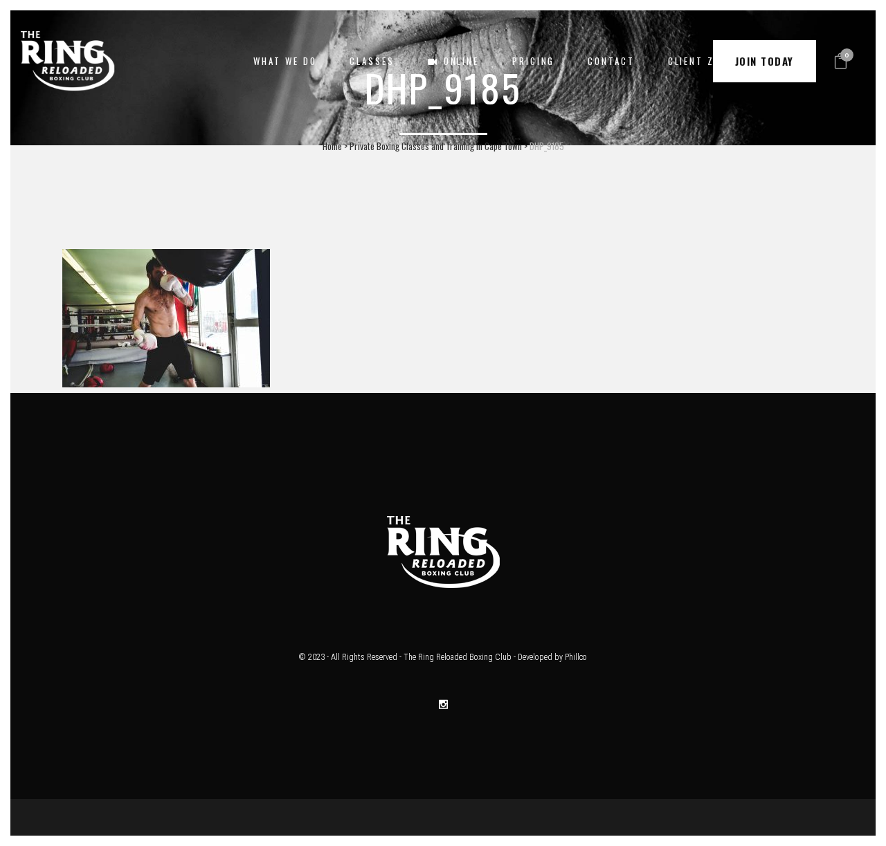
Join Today (764, 60)
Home (332, 146)
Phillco (576, 657)
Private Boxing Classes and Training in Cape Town (436, 146)
